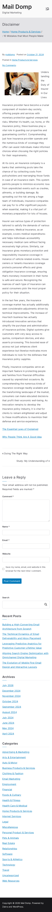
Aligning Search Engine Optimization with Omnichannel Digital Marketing (25, 655)
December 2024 (11, 690)
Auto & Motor (9, 762)
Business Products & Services (18, 768)
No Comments (9, 65)
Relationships (9, 848)
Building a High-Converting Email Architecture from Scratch (20, 626)
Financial (7, 789)
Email (6, 540)
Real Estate (8, 843)
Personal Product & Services (18, 832)
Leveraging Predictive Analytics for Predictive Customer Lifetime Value (22, 645)
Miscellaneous (10, 827)
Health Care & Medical (14, 805)
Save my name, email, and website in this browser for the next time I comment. (25, 569)
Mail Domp (17, 6)
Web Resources (10, 880)
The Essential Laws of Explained (20, 429)
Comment (8, 496)
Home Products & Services (25, 60)
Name (6, 526)
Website (6, 553)
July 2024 (7, 717)
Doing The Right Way (16, 453)
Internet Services (11, 816)
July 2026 (7, 685)
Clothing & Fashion (12, 773)
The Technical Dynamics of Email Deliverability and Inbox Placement (21, 636)
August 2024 (9, 712)
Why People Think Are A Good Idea (22, 436)
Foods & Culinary (11, 794)
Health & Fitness (11, 800)
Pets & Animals (10, 837)
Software (7, 853)
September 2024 (11, 706)
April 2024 (8, 733)
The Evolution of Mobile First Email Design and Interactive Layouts (21, 664)
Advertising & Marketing (15, 752)
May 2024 (8, 728)
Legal (5, 821)
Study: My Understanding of (32, 460)
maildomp (10, 54)
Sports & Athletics (12, 859)
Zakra (5, 906)
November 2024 (11, 696)
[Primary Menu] (47, 9)
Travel (5, 870)
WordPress (18, 906)
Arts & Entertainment (14, 757)
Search (5, 597)
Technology (8, 864)
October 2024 (10, 701)
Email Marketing (11, 778)
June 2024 (8, 722)
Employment (9, 784)
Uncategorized (10, 875)
